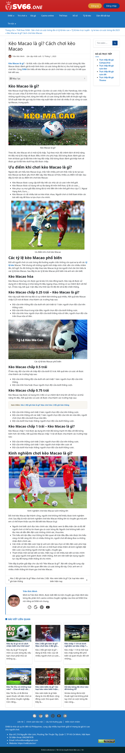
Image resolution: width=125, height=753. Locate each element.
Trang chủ (10, 30)
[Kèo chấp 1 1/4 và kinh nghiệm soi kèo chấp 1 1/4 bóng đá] (76, 633)
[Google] (35, 607)
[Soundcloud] (65, 716)
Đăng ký (95, 6)
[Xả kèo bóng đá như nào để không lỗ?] (76, 676)
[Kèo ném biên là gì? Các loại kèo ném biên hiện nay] (47, 676)
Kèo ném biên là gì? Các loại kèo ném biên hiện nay (46, 688)
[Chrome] (40, 716)
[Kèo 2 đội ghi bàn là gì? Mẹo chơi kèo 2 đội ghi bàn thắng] (47, 633)
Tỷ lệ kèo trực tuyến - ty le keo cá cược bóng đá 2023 (96, 30)
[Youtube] (48, 607)
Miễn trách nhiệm (72, 722)
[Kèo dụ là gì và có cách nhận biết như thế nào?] (18, 633)
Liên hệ (20, 722)
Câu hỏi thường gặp (54, 722)
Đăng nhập (111, 6)
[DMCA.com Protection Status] (106, 741)
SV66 (7, 726)
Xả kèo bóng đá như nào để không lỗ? (76, 688)
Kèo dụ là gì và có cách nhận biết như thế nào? (18, 645)
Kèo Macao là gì (16, 63)
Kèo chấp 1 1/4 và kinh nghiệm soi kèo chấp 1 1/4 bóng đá (75, 645)
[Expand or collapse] (84, 78)
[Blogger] (29, 607)
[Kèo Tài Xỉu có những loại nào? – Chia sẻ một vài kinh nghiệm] (18, 676)
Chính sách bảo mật (34, 722)
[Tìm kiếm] (115, 43)
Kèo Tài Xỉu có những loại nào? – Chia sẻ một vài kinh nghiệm (18, 688)
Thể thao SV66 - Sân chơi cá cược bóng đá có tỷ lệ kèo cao (43, 30)
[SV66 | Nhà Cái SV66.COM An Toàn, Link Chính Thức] (24, 5)
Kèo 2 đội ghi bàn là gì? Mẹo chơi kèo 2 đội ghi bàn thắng (46, 645)
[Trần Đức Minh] (14, 600)
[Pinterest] (42, 607)
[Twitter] (47, 716)
